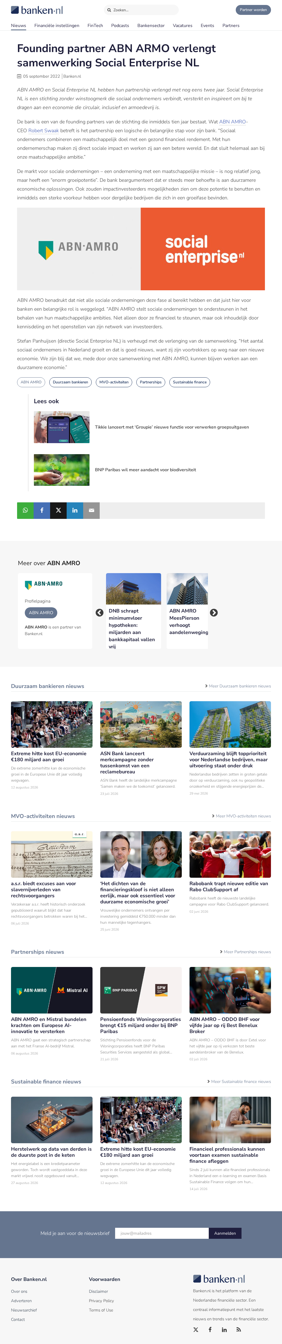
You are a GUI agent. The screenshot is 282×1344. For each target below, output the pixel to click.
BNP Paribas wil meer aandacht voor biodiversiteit (145, 470)
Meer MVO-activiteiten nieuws (243, 816)
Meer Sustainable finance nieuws (241, 1081)
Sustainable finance (190, 382)
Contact (18, 1319)
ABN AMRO (232, 121)
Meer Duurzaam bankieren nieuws (240, 686)
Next (212, 611)
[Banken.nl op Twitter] (196, 1330)
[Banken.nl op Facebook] (210, 1330)
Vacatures (182, 26)
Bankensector (151, 26)
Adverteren (21, 1301)
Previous (98, 611)
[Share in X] (58, 510)
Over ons (19, 1291)
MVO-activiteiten (114, 382)
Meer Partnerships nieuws (247, 952)
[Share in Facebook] (42, 510)
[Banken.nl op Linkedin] (225, 1330)
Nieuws (18, 26)
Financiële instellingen (56, 26)
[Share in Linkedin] (75, 510)
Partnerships (151, 382)
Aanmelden (225, 1233)
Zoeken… (120, 10)
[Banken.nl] (23, 6)
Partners (231, 26)
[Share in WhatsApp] (25, 510)
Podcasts (120, 26)
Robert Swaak (43, 130)
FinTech (95, 26)
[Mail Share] (91, 510)
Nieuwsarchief (24, 1310)
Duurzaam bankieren (70, 382)
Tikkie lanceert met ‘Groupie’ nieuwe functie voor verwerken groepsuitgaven (172, 427)
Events (207, 26)
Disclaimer (98, 1291)
